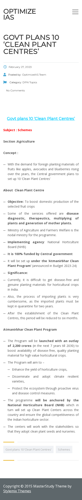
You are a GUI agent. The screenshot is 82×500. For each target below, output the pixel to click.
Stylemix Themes (17, 491)
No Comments (15, 90)
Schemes (64, 449)
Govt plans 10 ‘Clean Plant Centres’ (28, 449)
